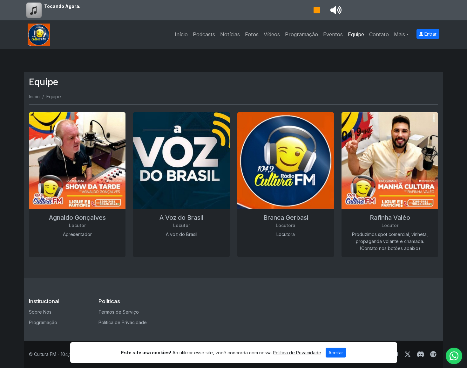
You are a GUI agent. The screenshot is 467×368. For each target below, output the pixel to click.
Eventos (333, 34)
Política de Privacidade (122, 322)
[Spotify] (433, 354)
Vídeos (272, 34)
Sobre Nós (40, 312)
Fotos (252, 34)
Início (181, 34)
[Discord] (420, 354)
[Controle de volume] (334, 10)
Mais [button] (399, 34)
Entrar (430, 34)
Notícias (230, 34)
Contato (379, 34)
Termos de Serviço (118, 312)
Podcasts (204, 34)
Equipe (356, 34)
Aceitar (335, 352)
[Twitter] (407, 354)
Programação (301, 34)
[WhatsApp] (454, 356)
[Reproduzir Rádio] (316, 10)
